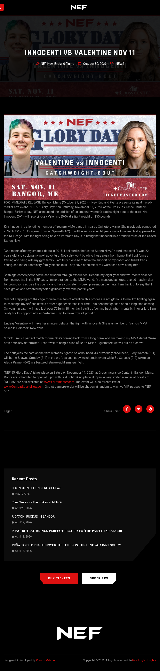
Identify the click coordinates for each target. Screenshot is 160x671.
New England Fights (144, 660)
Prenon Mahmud (46, 660)
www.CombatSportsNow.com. (24, 386)
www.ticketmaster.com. (59, 382)
